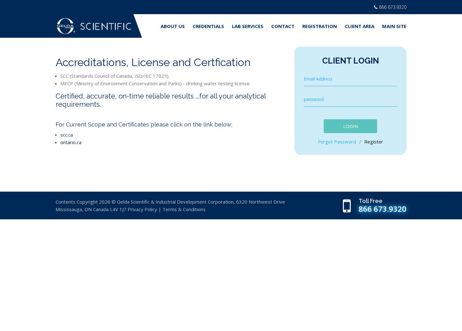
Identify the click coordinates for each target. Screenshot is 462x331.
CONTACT (282, 26)
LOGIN (350, 126)
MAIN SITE (394, 26)
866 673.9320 (392, 7)
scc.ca (66, 135)
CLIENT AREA (359, 26)
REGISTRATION (319, 26)
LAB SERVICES (247, 26)
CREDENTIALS (208, 26)
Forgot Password (337, 141)
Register (373, 141)
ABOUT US (173, 26)
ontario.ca (70, 142)
